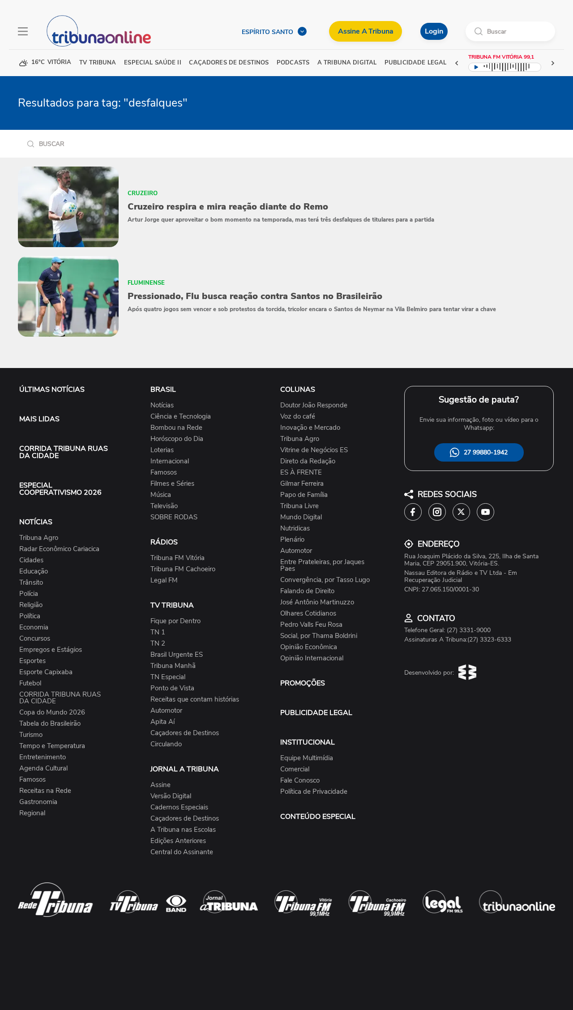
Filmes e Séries (172, 483)
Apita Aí (162, 722)
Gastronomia (38, 802)
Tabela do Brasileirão (50, 723)
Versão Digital (170, 796)
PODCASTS (293, 63)
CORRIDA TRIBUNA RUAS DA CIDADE (63, 452)
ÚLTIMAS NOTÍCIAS (52, 389)
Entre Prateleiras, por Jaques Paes (322, 565)
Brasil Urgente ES (176, 654)
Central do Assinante (181, 852)
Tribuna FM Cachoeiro (182, 569)
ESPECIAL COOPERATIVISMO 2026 (60, 488)
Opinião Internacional (311, 658)
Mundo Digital (301, 517)
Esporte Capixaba (46, 672)
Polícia (28, 594)
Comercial (294, 769)
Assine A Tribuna (365, 31)
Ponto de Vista (172, 688)
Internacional (169, 461)
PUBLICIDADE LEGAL (316, 713)
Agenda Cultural (43, 768)
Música (160, 495)
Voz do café (297, 416)
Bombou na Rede (176, 427)
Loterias (162, 450)
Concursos (34, 638)
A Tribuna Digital (346, 63)
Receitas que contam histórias (194, 699)
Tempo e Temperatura (52, 746)
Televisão (164, 506)
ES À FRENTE (301, 472)
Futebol (30, 683)
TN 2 (157, 643)
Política (29, 616)
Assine (160, 785)
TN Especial (167, 677)
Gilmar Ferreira (302, 483)
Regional (32, 813)
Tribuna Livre (299, 506)
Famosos (32, 779)
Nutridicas (295, 528)
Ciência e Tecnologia (180, 416)
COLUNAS (297, 389)
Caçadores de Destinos (184, 733)
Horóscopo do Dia (176, 439)
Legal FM (164, 580)
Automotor (166, 710)
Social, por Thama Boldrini (318, 636)
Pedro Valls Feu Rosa (311, 624)
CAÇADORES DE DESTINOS (229, 63)
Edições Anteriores (178, 841)
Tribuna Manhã (173, 666)
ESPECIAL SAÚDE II (152, 63)
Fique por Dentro (175, 621)
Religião (31, 605)
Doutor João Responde (313, 405)
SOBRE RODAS (173, 517)
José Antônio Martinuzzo (317, 602)
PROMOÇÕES (302, 683)
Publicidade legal (415, 63)
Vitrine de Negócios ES (314, 450)
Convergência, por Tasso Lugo (325, 580)
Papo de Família (304, 495)
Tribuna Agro (38, 538)
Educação (33, 571)
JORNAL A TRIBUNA (184, 769)
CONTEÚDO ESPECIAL (317, 817)
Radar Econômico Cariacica (59, 549)
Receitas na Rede (45, 790)
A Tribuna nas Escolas (183, 829)
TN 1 (157, 632)
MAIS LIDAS (39, 419)
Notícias (162, 405)
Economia (33, 627)
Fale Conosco (300, 780)
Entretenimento (42, 757)
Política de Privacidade (313, 791)
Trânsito (31, 582)
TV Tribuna (97, 63)
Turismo (31, 735)
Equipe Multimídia (306, 758)
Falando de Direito (307, 591)
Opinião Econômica (308, 647)
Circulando (166, 744)
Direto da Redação (307, 461)
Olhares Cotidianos (308, 613)
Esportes (32, 661)
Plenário (292, 539)
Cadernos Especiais (179, 807)
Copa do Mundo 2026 (52, 712)
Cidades (31, 560)
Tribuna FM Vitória (177, 558)
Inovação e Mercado (310, 427)
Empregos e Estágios (50, 649)
